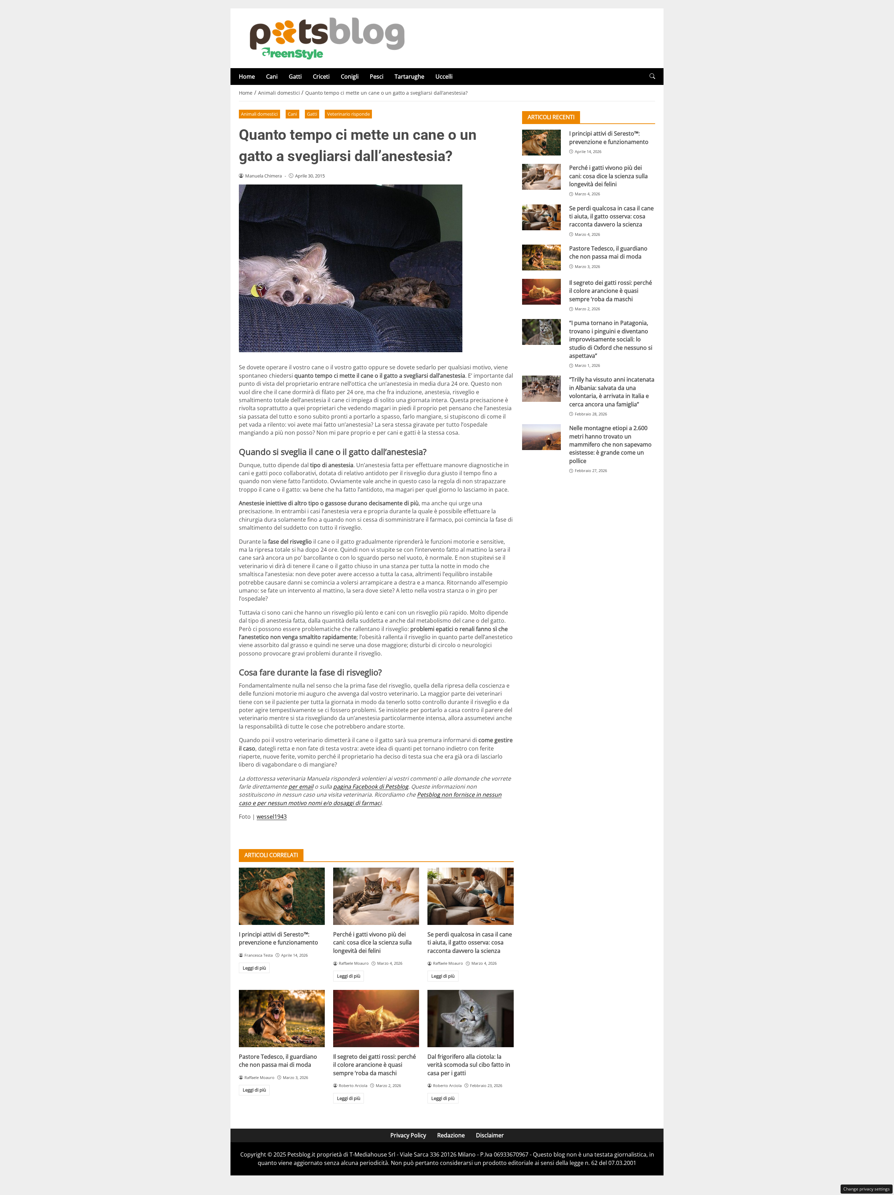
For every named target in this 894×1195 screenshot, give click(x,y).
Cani (272, 76)
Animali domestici (259, 114)
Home (247, 76)
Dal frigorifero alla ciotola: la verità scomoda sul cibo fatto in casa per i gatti (468, 1065)
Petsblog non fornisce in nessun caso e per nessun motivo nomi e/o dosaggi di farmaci (370, 798)
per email (300, 786)
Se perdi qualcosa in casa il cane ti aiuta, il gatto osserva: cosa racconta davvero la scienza (469, 942)
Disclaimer (490, 1135)
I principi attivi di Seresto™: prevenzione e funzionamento (278, 938)
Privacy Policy (408, 1135)
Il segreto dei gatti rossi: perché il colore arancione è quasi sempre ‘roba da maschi (374, 1065)
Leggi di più (254, 968)
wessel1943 (272, 816)
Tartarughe (409, 76)
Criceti (321, 76)
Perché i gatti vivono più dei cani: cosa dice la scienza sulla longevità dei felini (372, 942)
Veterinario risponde (348, 114)
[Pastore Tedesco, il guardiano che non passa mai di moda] (282, 1018)
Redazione (451, 1135)
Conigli (350, 76)
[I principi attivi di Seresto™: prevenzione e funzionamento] (282, 896)
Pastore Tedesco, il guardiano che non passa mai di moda (278, 1061)
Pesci (376, 76)
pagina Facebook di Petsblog (370, 786)
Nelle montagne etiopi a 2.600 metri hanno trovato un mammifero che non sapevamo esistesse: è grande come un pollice (610, 444)
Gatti (295, 76)
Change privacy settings (866, 1189)
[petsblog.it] (326, 38)
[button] (652, 76)
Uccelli (444, 76)
